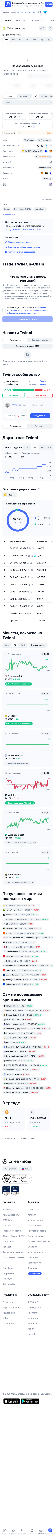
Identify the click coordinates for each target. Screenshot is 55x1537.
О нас (30, 1209)
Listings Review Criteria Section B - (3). (24, 229)
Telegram (32, 1312)
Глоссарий (8, 1323)
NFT (4, 1262)
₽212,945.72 (28, 1029)
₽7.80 (16, 1042)
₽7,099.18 (23, 1033)
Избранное (8, 1273)
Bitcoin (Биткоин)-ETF (13, 1236)
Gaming (7, 209)
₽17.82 (25, 1056)
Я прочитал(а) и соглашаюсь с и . (26, 310)
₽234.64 (26, 1065)
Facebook (32, 1323)
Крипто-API (8, 1241)
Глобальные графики (13, 1257)
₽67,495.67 (21, 1038)
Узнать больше (43, 383)
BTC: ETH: (26, 12)
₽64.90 (17, 1074)
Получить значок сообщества (21, 252)
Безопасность (35, 1262)
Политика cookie (36, 1236)
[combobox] (27, 102)
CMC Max (7, 1225)
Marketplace (40, 209)
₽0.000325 (21, 1083)
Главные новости (11, 1230)
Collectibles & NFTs (22, 209)
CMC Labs (7, 1220)
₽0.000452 (28, 1088)
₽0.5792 (20, 1051)
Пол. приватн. (35, 1225)
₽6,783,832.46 (28, 1010)
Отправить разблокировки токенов (24, 247)
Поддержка (8, 1312)
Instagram (33, 1318)
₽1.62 (23, 1015)
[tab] (36, 96)
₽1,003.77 (27, 1047)
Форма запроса (10, 1307)
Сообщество (34, 1307)
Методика (33, 1257)
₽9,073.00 (25, 1024)
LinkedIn (32, 1334)
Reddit (31, 1328)
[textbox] (31, 407)
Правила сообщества (39, 1241)
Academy (7, 1209)
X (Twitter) (33, 1302)
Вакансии (32, 1268)
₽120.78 (18, 1019)
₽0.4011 (22, 1092)
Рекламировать (10, 1214)
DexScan (6, 1246)
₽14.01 (19, 1060)
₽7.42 (26, 1079)
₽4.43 (19, 1006)
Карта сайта (8, 1284)
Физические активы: (13, 1252)
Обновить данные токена (19, 242)
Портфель (7, 1268)
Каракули (7, 1278)
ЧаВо (5, 1318)
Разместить (8, 1302)
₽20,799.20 (22, 1070)
